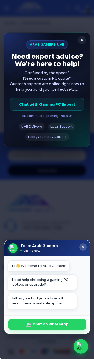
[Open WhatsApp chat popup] (81, 346)
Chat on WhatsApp (51, 324)
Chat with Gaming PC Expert (47, 104)
